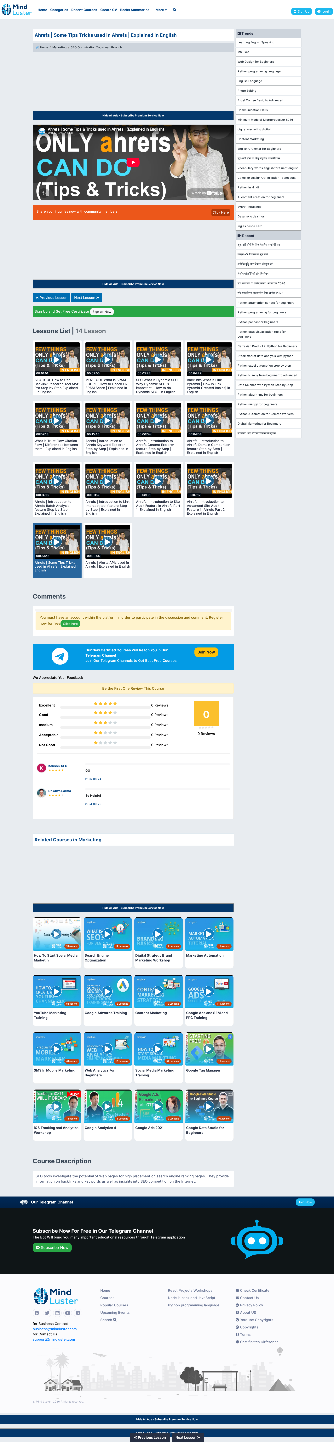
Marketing (59, 47)
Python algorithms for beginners (260, 394)
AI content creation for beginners (261, 197)
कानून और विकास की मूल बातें (253, 254)
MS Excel (244, 52)
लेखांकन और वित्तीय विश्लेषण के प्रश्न (257, 433)
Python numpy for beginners (257, 404)
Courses (107, 1298)
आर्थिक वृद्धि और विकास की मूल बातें (255, 264)
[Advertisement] (133, 82)
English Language (250, 81)
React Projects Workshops (190, 1290)
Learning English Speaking (256, 42)
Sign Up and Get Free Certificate (73, 311)
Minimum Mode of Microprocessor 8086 (265, 119)
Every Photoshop (250, 207)
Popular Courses (114, 1305)
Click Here (220, 212)
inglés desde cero (250, 226)
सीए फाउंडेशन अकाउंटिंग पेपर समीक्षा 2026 (260, 293)
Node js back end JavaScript (191, 1298)
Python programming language (259, 71)
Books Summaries (134, 10)
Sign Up (303, 11)
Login (325, 11)
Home (42, 10)
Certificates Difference (259, 1342)
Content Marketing (251, 139)
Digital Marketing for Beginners (259, 423)
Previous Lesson (53, 298)
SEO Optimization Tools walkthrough (96, 47)
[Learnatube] (16, 7)
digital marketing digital (254, 129)
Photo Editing (247, 90)
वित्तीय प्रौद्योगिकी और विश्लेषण (253, 273)
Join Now (305, 1202)
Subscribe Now (54, 1247)
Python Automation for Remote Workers (266, 414)
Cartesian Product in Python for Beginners (267, 346)
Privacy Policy (251, 1305)
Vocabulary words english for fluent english (268, 168)
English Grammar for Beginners (259, 149)
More (160, 10)
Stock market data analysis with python (265, 356)
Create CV (108, 10)
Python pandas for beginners (258, 322)
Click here (70, 624)
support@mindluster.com (54, 1339)
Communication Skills (253, 110)
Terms (245, 1335)
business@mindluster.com (55, 1329)
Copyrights (248, 1327)
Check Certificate (254, 1290)
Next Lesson (85, 298)
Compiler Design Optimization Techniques (267, 178)
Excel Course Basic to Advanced (260, 100)
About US (247, 1312)
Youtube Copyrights (256, 1320)
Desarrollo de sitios (251, 216)
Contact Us (249, 1298)
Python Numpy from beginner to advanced (267, 375)
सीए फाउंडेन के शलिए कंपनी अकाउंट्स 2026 (261, 283)
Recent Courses (84, 10)
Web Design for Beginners (256, 61)
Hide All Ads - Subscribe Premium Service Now (133, 115)
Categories (59, 10)
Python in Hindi (248, 187)
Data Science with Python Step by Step (265, 385)
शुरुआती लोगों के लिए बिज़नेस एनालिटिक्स (259, 158)
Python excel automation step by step (264, 365)
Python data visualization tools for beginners (262, 334)
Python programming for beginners (262, 312)
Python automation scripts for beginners (266, 302)
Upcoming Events (115, 1312)
